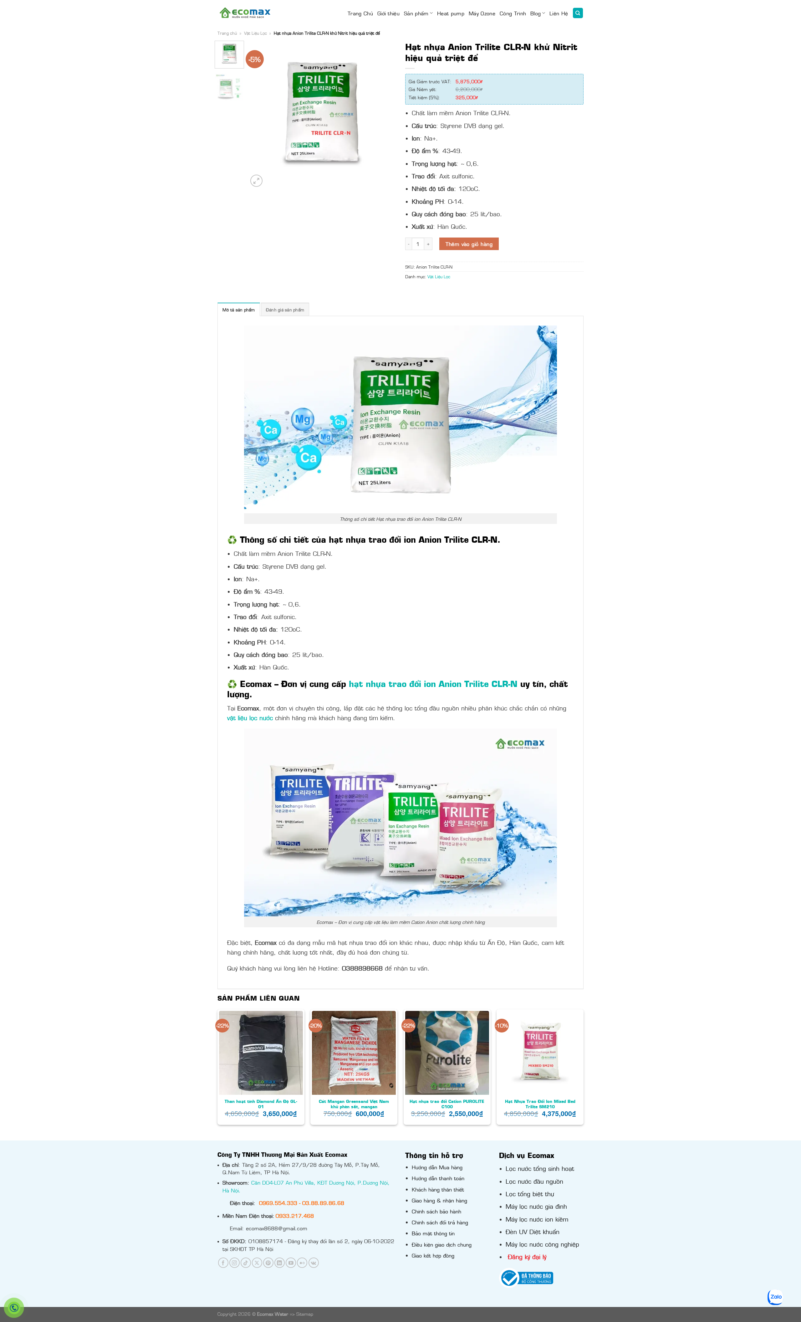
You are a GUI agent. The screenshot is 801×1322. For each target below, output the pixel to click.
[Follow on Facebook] (223, 1263)
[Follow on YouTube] (291, 1263)
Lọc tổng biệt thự (530, 1193)
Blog (535, 13)
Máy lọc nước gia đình (536, 1206)
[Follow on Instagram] (234, 1263)
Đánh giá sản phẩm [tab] (285, 309)
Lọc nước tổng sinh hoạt (540, 1168)
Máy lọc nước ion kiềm (537, 1219)
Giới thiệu (388, 13)
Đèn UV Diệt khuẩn (532, 1231)
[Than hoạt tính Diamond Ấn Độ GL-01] (261, 1053)
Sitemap (304, 1314)
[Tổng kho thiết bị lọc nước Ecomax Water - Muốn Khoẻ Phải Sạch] (245, 13)
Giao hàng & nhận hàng (439, 1200)
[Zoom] (256, 181)
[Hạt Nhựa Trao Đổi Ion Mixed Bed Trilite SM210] (540, 1053)
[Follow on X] (257, 1263)
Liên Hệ (558, 13)
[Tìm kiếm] (578, 13)
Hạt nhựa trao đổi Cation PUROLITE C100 (447, 1104)
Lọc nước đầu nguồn (534, 1181)
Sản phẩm (416, 13)
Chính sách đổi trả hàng (440, 1222)
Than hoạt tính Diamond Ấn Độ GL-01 (261, 1104)
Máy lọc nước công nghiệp (542, 1244)
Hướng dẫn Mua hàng (437, 1167)
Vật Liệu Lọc (255, 33)
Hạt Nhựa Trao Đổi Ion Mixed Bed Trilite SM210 (540, 1104)
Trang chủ (227, 33)
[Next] (385, 114)
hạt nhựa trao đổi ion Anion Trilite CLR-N (433, 683)
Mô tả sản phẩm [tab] (238, 309)
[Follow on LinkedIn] (279, 1263)
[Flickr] (302, 1263)
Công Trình (513, 13)
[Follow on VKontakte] (314, 1263)
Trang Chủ (360, 13)
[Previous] (259, 114)
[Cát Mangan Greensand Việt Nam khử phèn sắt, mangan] (354, 1053)
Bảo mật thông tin (433, 1233)
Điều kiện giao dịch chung (442, 1244)
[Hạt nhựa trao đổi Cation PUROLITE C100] (447, 1053)
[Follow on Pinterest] (268, 1263)
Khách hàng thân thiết (438, 1189)
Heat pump (450, 13)
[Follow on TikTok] (246, 1263)
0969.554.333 (278, 1202)
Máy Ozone (482, 13)
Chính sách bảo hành (436, 1211)
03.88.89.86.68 (323, 1202)
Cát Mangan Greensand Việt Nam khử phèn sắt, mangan (354, 1104)
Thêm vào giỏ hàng (469, 243)
